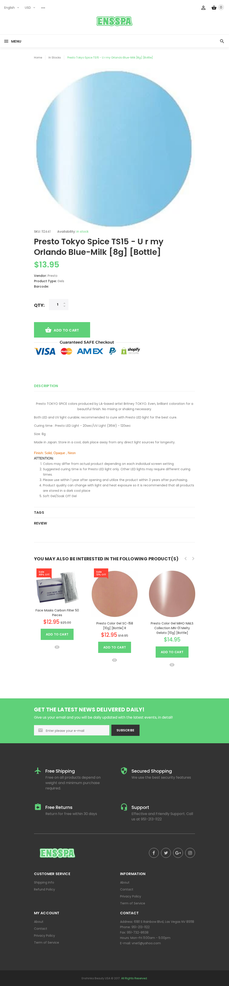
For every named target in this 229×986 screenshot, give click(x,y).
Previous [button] (185, 558)
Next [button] (193, 558)
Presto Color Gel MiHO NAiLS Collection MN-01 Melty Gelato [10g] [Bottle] (172, 628)
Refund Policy (44, 889)
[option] (57, 609)
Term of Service (132, 903)
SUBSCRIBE (125, 730)
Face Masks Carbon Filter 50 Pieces (57, 612)
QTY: (39, 305)
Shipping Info (44, 882)
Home (38, 57)
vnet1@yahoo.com (146, 943)
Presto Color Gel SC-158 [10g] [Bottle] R (114, 625)
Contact (126, 889)
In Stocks (55, 57)
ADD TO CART (66, 330)
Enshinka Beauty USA (96, 978)
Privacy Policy (130, 896)
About (124, 882)
